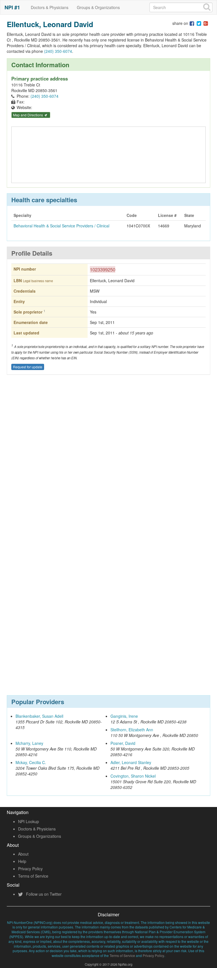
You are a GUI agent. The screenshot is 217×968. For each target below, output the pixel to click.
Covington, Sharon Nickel (133, 776)
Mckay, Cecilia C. (31, 762)
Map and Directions (28, 114)
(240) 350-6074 (58, 51)
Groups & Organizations (98, 7)
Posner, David (122, 743)
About (23, 854)
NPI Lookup (28, 821)
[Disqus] (108, 462)
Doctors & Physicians (49, 7)
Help (22, 861)
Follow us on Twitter (43, 894)
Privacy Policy (30, 868)
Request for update (27, 366)
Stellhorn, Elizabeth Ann (131, 729)
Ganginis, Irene (124, 716)
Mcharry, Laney (29, 743)
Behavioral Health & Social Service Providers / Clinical (61, 226)
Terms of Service (33, 876)
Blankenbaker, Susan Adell (39, 716)
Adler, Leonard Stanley (130, 762)
